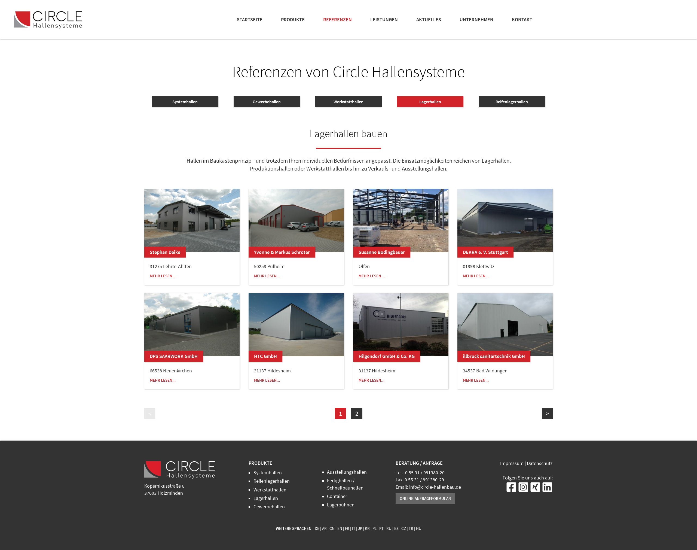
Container (337, 496)
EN (339, 528)
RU (389, 528)
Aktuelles (428, 20)
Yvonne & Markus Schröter (282, 252)
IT (353, 528)
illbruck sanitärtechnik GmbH (494, 356)
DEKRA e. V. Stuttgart (485, 252)
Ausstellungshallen (347, 472)
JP (360, 528)
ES (396, 528)
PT (381, 528)
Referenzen (337, 20)
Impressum (512, 463)
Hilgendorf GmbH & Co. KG (387, 356)
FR (347, 528)
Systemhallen (185, 101)
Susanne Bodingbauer (382, 252)
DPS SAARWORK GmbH (174, 356)
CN (332, 528)
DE (317, 528)
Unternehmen (476, 20)
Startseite (249, 20)
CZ (403, 528)
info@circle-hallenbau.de (435, 487)
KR (367, 528)
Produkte (293, 20)
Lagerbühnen (340, 505)
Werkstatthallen (348, 101)
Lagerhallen (430, 101)
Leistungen (384, 20)
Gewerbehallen (267, 101)
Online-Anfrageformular (425, 498)
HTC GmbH (265, 356)
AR (324, 528)
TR (411, 528)
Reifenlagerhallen (512, 101)
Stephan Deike (165, 252)
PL (374, 528)
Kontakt (522, 20)
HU (418, 528)
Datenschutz (540, 463)
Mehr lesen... (163, 275)
